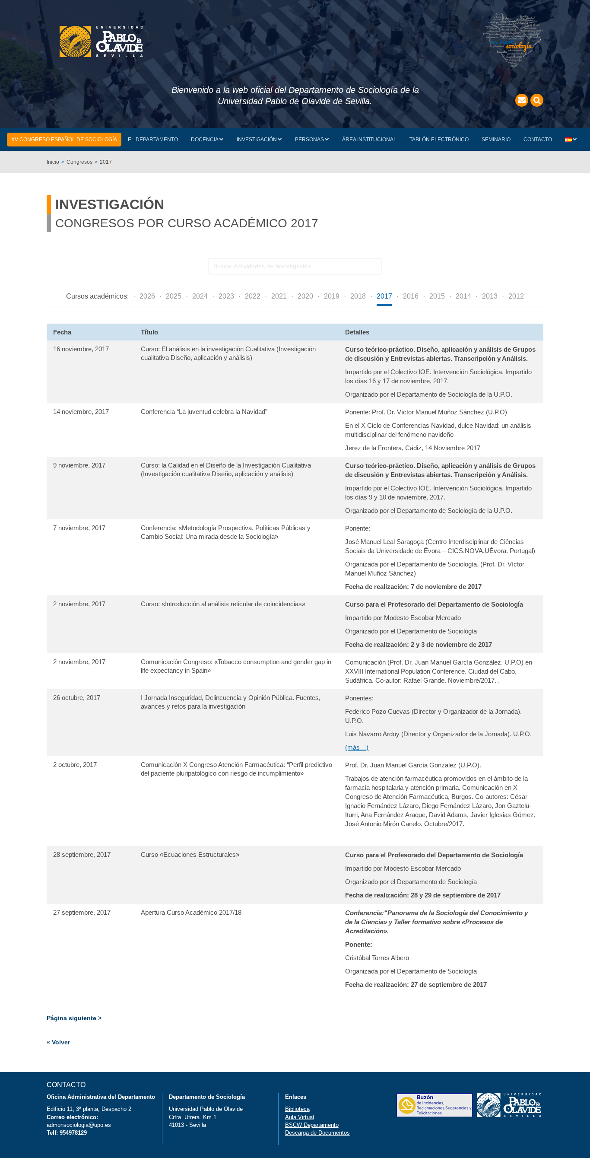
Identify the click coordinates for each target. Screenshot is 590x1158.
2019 (331, 296)
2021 (279, 296)
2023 (226, 296)
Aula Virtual (299, 1117)
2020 (305, 296)
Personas (309, 140)
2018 (358, 296)
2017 (384, 296)
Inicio (53, 162)
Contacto (537, 140)
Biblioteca (297, 1109)
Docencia (205, 140)
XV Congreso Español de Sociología (64, 140)
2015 (437, 296)
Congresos (79, 162)
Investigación (257, 140)
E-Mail (521, 100)
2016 (411, 296)
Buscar (536, 100)
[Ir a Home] (101, 41)
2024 (200, 296)
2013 (490, 296)
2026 (147, 296)
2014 (463, 296)
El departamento (153, 140)
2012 (516, 296)
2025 (173, 296)
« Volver (58, 1042)
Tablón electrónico (439, 140)
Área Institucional (369, 140)
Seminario (496, 140)
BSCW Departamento (312, 1125)
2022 (252, 296)
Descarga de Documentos (317, 1132)
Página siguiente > (74, 1018)
